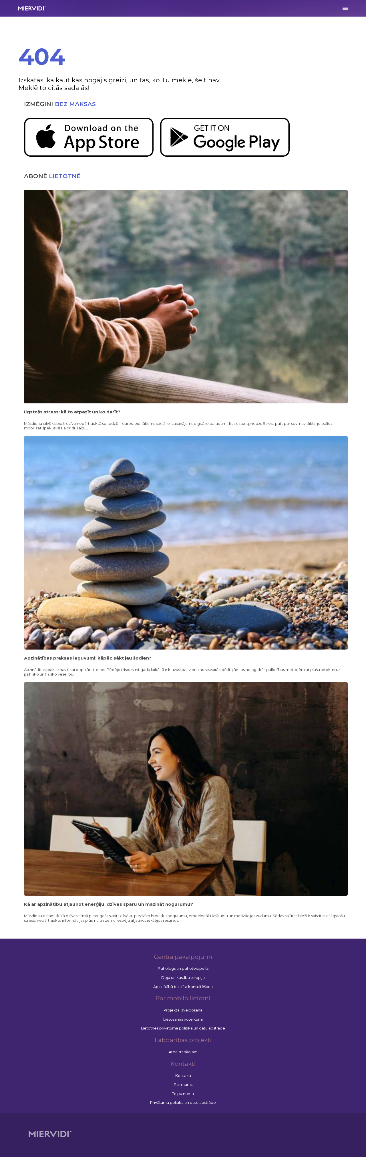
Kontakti (183, 1075)
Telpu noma (183, 1093)
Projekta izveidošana (183, 1010)
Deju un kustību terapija (183, 977)
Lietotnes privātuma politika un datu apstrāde (183, 1028)
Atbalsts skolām (183, 1052)
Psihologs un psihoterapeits (183, 968)
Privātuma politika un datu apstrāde (183, 1102)
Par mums (183, 1084)
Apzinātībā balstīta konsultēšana (183, 986)
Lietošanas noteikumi (183, 1019)
